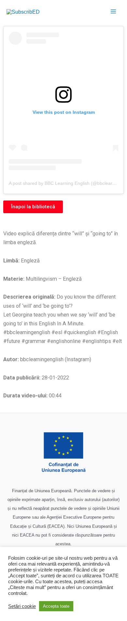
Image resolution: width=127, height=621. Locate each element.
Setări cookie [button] (22, 606)
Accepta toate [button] (56, 606)
